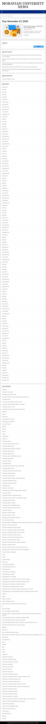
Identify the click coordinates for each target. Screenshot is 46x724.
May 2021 (4, 239)
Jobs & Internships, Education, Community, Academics (13, 620)
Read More (26, 35)
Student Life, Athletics (7, 669)
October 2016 (5, 360)
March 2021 (4, 244)
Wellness (4, 716)
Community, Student (6, 493)
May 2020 (4, 267)
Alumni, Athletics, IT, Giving (8, 419)
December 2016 (5, 355)
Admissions (4, 411)
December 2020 (5, 252)
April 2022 (4, 215)
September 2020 (5, 259)
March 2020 (4, 271)
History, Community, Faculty (8, 601)
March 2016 (4, 372)
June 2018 (4, 316)
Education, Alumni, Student (8, 520)
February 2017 (5, 350)
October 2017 (5, 335)
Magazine (4, 627)
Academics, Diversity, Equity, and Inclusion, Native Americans (15, 397)
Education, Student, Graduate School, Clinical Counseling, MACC (16, 549)
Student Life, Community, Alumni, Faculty (11, 681)
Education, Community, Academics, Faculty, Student (13, 532)
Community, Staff (6, 485)
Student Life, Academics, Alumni (9, 659)
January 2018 (5, 328)
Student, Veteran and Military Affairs (10, 706)
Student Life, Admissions (7, 664)
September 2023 (5, 173)
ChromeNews (30, 722)
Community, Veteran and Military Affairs (11, 505)
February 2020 (5, 274)
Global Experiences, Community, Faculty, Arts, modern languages (16, 579)
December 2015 (5, 377)
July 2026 (4, 89)
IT (2, 606)
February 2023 (5, 190)
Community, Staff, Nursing (8, 488)
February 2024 (5, 161)
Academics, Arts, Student (7, 392)
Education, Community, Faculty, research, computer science (15, 547)
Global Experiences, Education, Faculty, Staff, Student (13, 584)
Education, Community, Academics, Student (11, 534)
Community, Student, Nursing (8, 500)
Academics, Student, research (8, 406)
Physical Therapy (6, 639)
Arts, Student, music (6, 424)
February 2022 (5, 220)
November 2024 (5, 139)
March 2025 (4, 129)
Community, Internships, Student (9, 480)
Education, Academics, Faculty (8, 515)
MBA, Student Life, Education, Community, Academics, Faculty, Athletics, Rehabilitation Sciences (22, 634)
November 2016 (5, 358)
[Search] (43, 12)
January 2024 (5, 163)
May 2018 (4, 318)
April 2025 (4, 126)
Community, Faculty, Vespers (8, 475)
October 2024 (5, 141)
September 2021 (5, 232)
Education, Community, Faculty (8, 544)
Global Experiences (6, 569)
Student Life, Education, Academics (9, 693)
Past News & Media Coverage (8, 79)
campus (4, 433)
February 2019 (5, 304)
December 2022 (5, 195)
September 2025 (5, 114)
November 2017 (5, 333)
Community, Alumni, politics (8, 451)
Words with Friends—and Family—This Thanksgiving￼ (12, 30)
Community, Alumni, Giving (8, 446)
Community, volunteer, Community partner (11, 507)
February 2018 (5, 326)
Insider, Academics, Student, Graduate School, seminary (14, 603)
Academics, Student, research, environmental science (13, 409)
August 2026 (5, 87)
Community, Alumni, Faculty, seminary (10, 443)
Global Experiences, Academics (9, 571)
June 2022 (4, 210)
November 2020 (5, 254)
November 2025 (5, 109)
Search (5, 43)
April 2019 (4, 299)
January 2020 (5, 276)
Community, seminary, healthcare (9, 483)
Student (4, 652)
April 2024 (4, 156)
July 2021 (4, 237)
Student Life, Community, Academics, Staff (11, 679)
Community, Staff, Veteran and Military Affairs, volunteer (14, 490)
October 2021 (5, 230)
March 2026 (4, 99)
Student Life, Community (7, 671)
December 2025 (5, 107)
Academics (4, 389)
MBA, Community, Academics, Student (10, 632)
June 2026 (4, 92)
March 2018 (4, 323)
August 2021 (5, 235)
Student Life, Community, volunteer (10, 691)
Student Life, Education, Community (10, 696)
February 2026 (5, 102)
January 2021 (5, 249)
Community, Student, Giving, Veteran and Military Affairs (14, 497)
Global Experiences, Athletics (8, 574)
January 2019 (5, 306)
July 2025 (4, 119)
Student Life (5, 654)
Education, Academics (7, 510)
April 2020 (4, 269)
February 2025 (5, 131)
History (3, 596)
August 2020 (5, 262)
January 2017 (5, 353)
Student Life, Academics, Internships (10, 661)
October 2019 (5, 284)
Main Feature (5, 629)
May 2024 (4, 153)
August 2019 (5, 289)
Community (4, 438)
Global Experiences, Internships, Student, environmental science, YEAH (17, 589)
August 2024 (5, 146)
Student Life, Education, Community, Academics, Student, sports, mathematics (19, 698)
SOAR (3, 649)
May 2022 (4, 212)
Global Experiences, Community (9, 576)
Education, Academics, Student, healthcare (11, 517)
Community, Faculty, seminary (8, 473)
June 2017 (4, 340)
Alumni (3, 414)
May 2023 (4, 183)
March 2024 (4, 158)
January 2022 (5, 222)
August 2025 (5, 116)
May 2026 (4, 94)
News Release (5, 637)
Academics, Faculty (6, 399)
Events (3, 554)
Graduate (4, 594)
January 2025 (5, 134)
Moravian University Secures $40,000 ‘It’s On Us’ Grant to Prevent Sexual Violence (19, 66)
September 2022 (5, 203)
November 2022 (5, 198)
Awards (4, 431)
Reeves (3, 642)
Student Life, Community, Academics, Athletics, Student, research (16, 676)
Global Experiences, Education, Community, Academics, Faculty (15, 581)
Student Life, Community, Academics (10, 674)
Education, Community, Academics (9, 525)
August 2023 (5, 175)
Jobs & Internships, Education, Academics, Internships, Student (15, 617)
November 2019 (5, 281)
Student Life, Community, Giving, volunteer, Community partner (16, 686)
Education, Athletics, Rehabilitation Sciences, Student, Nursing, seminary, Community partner (22, 522)
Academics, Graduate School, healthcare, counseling (13, 404)
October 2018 (5, 311)
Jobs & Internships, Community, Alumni (10, 611)
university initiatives (6, 713)
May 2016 (4, 367)
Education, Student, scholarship (9, 552)
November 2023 (5, 168)
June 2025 (4, 121)
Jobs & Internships (6, 608)
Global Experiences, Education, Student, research (12, 586)
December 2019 (5, 279)
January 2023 (5, 193)
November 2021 (5, 227)
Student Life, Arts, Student (8, 666)
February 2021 (5, 247)
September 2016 (5, 363)
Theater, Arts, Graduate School (8, 708)
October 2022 (5, 200)
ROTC (3, 647)
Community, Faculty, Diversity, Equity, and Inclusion (13, 465)
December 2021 (5, 225)
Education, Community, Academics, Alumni (11, 527)
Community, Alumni (6, 441)
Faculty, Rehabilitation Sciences (9, 566)
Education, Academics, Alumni (8, 512)
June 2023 (4, 180)
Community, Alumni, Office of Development (11, 448)
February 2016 (5, 375)
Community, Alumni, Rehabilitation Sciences (11, 456)
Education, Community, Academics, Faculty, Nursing (13, 530)
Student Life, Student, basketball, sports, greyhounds (13, 701)
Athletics (4, 426)
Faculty (3, 557)
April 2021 (4, 242)
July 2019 (4, 291)
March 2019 (4, 301)
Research (4, 644)
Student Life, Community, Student (9, 688)
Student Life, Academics (7, 656)
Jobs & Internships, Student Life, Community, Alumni (13, 625)
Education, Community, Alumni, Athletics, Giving (12, 537)
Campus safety (5, 436)
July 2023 (4, 178)
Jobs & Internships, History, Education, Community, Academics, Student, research (19, 622)
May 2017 (4, 343)
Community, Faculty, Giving (8, 468)
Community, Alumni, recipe (8, 453)
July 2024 (4, 148)
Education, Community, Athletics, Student (11, 539)
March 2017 (4, 348)
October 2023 (5, 171)
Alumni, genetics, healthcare (8, 421)
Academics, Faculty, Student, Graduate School (12, 401)
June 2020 (4, 264)
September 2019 (5, 286)
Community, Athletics (6, 461)
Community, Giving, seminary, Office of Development (13, 478)
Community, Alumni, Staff (7, 458)
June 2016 (4, 365)
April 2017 (4, 345)
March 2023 (4, 188)
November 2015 (5, 380)
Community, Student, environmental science (11, 495)
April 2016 (4, 370)
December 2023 (5, 166)
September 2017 (5, 338)
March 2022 (4, 217)
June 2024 (4, 151)
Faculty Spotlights (6, 559)
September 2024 (5, 143)
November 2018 (5, 308)
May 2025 (4, 124)
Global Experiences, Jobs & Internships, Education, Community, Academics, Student (20, 591)
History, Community (6, 598)
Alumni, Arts (5, 416)
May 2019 (4, 296)
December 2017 (5, 331)
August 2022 (5, 205)
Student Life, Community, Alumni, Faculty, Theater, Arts (14, 684)
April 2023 (4, 185)
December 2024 (5, 136)
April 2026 (4, 97)
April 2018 (4, 321)
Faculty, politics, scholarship (8, 564)
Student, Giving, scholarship (8, 703)
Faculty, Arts (5, 561)
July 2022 (4, 207)
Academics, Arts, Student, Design (9, 394)
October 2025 (5, 111)
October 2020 (5, 257)
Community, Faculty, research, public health (11, 470)
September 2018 (5, 313)
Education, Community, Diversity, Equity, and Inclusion (14, 542)
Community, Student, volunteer (9, 502)
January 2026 (5, 104)
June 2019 (4, 294)
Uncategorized (5, 711)
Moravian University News (23, 5)
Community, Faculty (6, 463)
